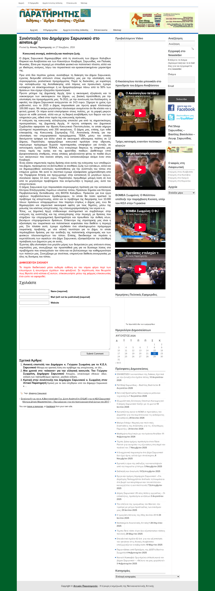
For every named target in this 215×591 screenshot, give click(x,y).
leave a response (35, 406)
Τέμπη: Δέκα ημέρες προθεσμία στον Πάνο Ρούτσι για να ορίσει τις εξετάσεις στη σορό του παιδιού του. (141, 444)
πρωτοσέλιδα (134, 324)
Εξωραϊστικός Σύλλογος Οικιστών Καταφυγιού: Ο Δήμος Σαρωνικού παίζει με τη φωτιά (140, 402)
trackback (50, 406)
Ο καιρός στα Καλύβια (179, 174)
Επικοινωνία (72, 3)
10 (119, 350)
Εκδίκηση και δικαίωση (128, 471)
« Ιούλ (118, 362)
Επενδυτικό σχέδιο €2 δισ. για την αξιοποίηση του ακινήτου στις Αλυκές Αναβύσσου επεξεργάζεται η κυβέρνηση (139, 541)
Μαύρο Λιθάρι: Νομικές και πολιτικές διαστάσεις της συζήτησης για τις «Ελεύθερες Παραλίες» (140, 425)
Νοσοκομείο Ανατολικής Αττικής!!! (133, 522)
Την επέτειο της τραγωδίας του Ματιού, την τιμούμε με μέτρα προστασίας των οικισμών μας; (139, 506)
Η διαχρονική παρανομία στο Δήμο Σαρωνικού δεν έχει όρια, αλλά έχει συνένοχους (140, 454)
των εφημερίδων (147, 324)
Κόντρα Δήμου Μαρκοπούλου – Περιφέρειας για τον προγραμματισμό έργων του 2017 (66, 401)
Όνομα (172, 74)
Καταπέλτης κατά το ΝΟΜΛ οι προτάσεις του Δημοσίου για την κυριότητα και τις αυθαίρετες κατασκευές (140, 414)
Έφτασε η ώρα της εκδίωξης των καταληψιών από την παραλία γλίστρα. (139, 465)
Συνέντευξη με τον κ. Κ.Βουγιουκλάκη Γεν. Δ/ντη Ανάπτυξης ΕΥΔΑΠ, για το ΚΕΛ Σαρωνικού (65, 398)
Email (171, 86)
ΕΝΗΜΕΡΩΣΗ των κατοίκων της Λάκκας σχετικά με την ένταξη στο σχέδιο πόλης (140, 375)
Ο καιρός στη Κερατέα (179, 180)
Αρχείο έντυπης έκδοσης (52, 3)
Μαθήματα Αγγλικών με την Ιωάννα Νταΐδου (139, 433)
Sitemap (84, 3)
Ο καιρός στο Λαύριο (178, 177)
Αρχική (21, 3)
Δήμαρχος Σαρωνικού (38, 393)
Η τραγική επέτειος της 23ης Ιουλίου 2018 (137, 514)
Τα (127, 324)
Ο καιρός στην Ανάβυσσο (180, 171)
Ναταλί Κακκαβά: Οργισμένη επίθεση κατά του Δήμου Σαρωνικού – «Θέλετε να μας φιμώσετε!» (141, 559)
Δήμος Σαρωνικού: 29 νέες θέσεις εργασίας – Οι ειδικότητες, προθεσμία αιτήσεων (141, 494)
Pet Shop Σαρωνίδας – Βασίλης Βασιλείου (138, 384)
